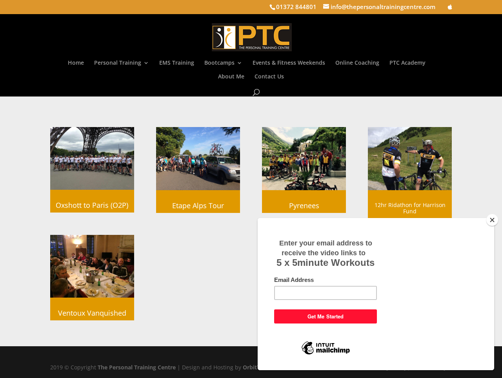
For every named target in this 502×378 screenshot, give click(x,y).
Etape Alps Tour (198, 205)
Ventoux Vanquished (92, 313)
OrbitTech (256, 367)
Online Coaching (357, 63)
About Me (231, 77)
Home (76, 63)
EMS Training (176, 63)
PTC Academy (407, 63)
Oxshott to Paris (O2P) (92, 205)
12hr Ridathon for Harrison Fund (410, 208)
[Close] (492, 220)
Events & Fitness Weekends (289, 63)
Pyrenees (304, 205)
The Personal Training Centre (137, 367)
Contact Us (269, 77)
